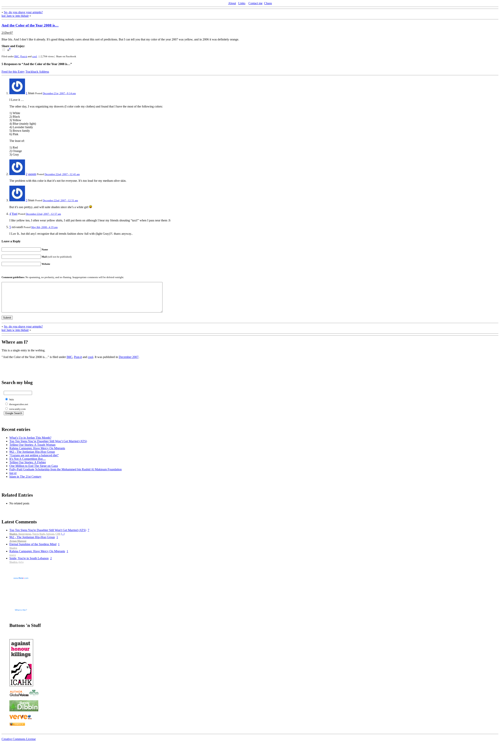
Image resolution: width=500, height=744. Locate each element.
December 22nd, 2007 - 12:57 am (43, 213)
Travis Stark (38, 533)
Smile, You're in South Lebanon (29, 558)
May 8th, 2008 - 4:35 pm (44, 227)
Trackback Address (37, 71)
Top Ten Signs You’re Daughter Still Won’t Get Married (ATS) (48, 441)
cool (34, 56)
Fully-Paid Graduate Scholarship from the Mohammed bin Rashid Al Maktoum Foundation (65, 469)
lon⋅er (13, 473)
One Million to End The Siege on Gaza (33, 465)
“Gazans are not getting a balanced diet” (34, 455)
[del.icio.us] (9, 50)
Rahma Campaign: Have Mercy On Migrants (37, 448)
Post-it (23, 56)
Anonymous (24, 533)
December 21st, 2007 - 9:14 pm (59, 93)
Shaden (13, 533)
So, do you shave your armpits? (23, 12)
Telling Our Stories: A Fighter (27, 462)
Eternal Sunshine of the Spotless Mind (32, 544)
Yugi (14, 213)
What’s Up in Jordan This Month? (30, 437)
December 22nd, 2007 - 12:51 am (60, 200)
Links (241, 3)
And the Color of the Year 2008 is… (30, 25)
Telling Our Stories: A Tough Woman (32, 444)
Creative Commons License (19, 739)
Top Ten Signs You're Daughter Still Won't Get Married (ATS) (47, 530)
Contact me (255, 3)
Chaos (268, 3)
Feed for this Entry (13, 71)
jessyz (12, 554)
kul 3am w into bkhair (15, 15)
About (232, 3)
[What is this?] (17, 93)
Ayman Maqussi (17, 540)
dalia (21, 561)
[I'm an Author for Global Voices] (24, 695)
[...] (62, 533)
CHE (58, 533)
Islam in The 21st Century (25, 476)
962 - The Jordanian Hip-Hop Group (32, 451)
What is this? (21, 610)
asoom (32, 174)
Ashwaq (50, 533)
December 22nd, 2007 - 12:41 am (62, 174)
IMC (16, 56)
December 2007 (128, 357)
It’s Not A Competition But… (27, 458)
